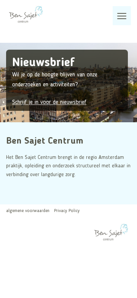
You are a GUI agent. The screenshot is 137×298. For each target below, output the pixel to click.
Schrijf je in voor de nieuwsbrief (49, 102)
